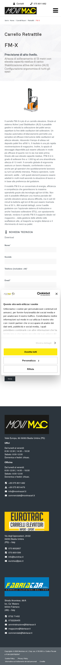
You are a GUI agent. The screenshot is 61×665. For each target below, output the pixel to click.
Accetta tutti (30, 352)
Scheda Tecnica (21, 232)
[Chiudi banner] (57, 294)
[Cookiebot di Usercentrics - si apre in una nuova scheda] (37, 294)
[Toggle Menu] (55, 10)
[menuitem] (9, 658)
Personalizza (29, 360)
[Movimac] (25, 12)
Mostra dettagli (44, 343)
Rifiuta (30, 369)
